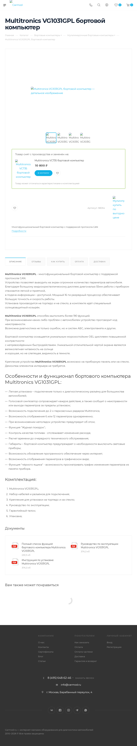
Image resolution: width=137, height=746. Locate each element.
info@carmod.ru (71, 684)
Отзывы (36, 261)
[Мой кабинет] (106, 5)
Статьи (42, 661)
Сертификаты (45, 651)
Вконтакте (51, 710)
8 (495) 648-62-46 (59, 678)
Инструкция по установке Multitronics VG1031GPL (38, 562)
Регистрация (114, 647)
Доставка (99, 261)
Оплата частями (84, 651)
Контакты (43, 647)
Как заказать (82, 642)
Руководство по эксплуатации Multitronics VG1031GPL (99, 545)
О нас (41, 642)
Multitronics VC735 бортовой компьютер (59, 160)
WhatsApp (85, 710)
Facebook (60, 710)
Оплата (79, 261)
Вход (109, 642)
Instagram (68, 710)
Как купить (58, 261)
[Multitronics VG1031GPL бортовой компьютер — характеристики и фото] (68, 90)
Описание (15, 261)
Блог (40, 656)
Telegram (77, 710)
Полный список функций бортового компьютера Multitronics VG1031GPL (43, 547)
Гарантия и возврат (86, 661)
